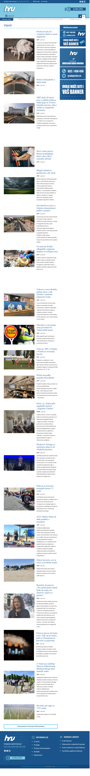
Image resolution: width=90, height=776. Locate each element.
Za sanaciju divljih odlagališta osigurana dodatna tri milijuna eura (47, 249)
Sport (38, 357)
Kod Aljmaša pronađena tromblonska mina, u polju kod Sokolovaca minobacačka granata (31, 19)
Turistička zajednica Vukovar (72, 751)
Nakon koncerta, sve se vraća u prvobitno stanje (47, 561)
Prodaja (45, 1)
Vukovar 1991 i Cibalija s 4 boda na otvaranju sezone (47, 351)
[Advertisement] (31, 139)
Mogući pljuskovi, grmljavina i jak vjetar (46, 171)
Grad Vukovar (67, 741)
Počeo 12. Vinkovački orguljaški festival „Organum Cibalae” (46, 406)
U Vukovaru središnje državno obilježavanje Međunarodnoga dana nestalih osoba (46, 667)
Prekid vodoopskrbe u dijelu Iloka (46, 80)
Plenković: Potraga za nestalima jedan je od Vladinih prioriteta (46, 447)
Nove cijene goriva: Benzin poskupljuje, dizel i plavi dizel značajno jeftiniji (45, 155)
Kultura (38, 411)
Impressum (38, 755)
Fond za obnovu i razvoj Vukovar (73, 747)
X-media (53, 766)
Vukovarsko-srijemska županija (73, 744)
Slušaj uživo (78, 9)
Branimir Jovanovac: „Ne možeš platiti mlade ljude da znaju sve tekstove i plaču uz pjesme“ (47, 590)
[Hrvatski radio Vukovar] (9, 9)
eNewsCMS (48, 766)
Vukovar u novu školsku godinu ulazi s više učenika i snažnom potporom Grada (47, 293)
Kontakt (37, 1)
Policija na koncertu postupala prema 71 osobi (45, 488)
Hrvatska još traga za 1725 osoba (45, 706)
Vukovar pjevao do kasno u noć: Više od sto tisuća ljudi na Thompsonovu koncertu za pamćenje (47, 637)
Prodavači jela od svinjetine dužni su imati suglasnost (47, 34)
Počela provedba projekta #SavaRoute (45, 376)
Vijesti (38, 39)
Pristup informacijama (42, 748)
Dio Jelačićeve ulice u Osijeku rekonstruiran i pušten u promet (46, 208)
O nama (36, 741)
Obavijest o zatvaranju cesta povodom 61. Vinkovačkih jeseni (46, 327)
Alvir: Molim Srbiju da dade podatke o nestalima (46, 519)
